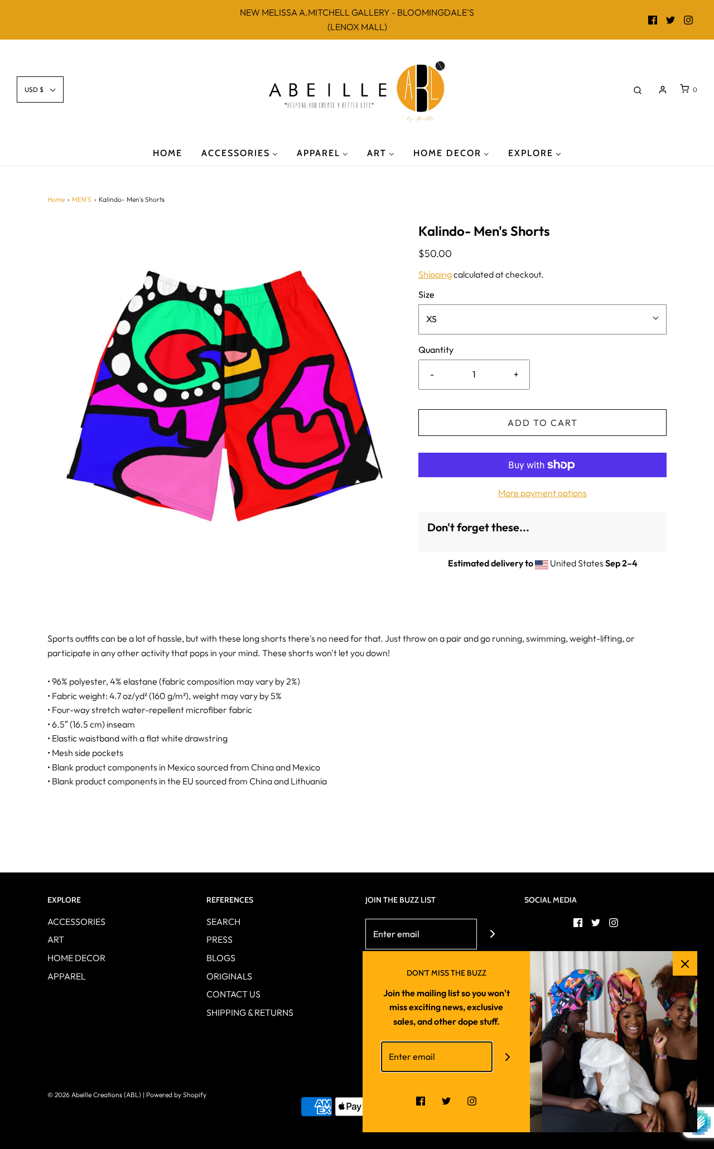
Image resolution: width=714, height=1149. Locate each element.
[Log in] (662, 89)
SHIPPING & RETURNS (249, 1012)
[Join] (492, 934)
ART (55, 939)
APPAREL (66, 976)
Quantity (436, 349)
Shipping (435, 274)
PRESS (219, 939)
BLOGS (220, 957)
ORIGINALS (229, 976)
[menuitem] (168, 152)
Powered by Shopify (176, 1094)
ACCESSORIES (76, 921)
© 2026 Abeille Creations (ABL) (94, 1094)
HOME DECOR (76, 957)
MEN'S (81, 199)
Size (426, 294)
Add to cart (543, 422)
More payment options (542, 492)
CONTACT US (233, 994)
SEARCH (223, 921)
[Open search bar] (638, 89)
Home (56, 199)
